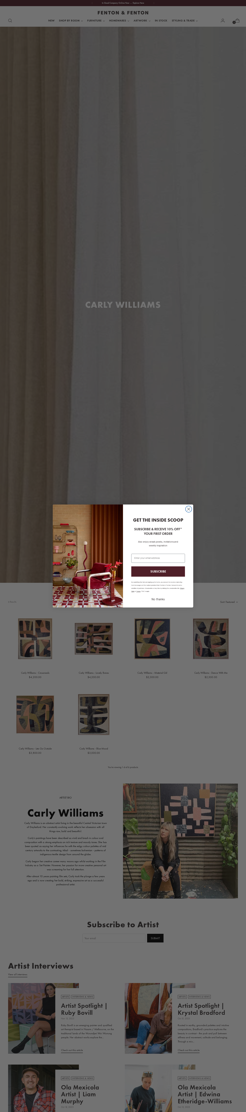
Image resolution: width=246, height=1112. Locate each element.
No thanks (158, 599)
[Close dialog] (188, 509)
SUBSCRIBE (158, 571)
